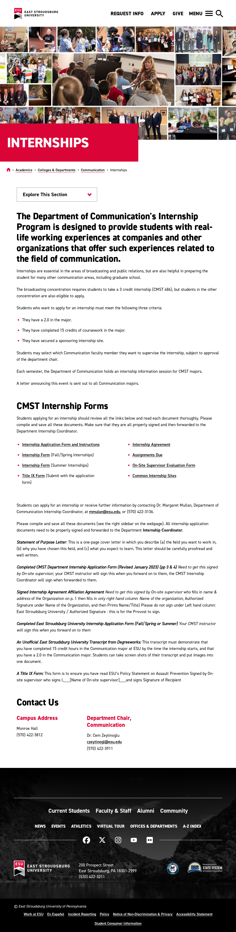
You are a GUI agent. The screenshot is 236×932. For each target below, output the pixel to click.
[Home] (8, 170)
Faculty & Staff (113, 810)
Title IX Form (33, 475)
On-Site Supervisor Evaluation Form (164, 465)
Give (178, 13)
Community (174, 810)
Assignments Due (147, 454)
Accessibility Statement (194, 914)
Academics (24, 170)
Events (58, 826)
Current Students (69, 810)
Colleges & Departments (56, 170)
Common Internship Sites (154, 475)
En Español (55, 914)
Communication (93, 170)
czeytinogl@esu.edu (104, 741)
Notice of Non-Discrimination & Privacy (143, 914)
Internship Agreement (151, 444)
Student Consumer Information (118, 923)
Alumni (145, 810)
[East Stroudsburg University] (36, 14)
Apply (158, 13)
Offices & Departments (153, 826)
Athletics (81, 826)
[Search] (219, 13)
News (40, 826)
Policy (104, 914)
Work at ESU (34, 914)
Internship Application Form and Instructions (61, 444)
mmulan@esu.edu (104, 511)
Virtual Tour (110, 826)
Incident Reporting (82, 914)
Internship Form (36, 454)
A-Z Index (192, 826)
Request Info (127, 13)
